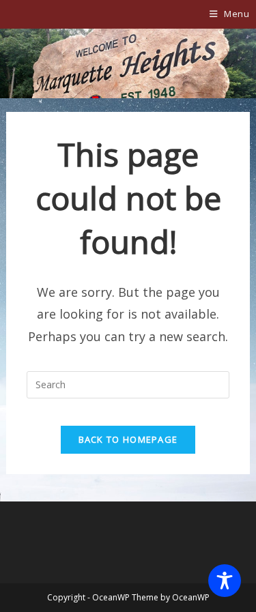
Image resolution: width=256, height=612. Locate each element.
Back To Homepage (128, 439)
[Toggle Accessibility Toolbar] (224, 580)
